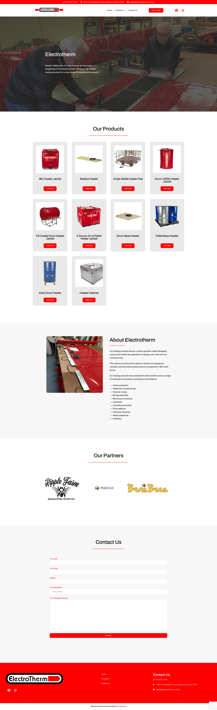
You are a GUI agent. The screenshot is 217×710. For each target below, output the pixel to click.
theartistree (122, 706)
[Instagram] (183, 10)
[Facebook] (176, 10)
